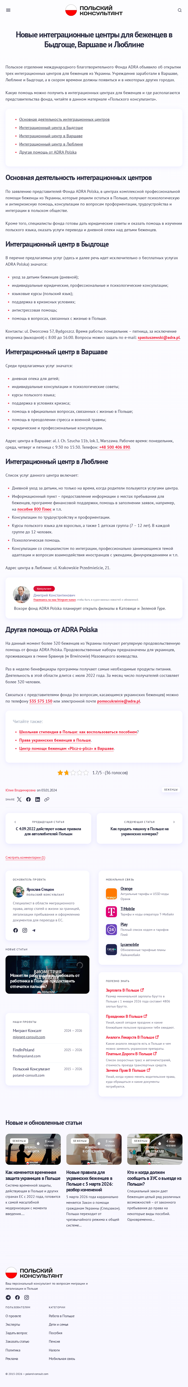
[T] (34, 930)
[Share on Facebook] (28, 799)
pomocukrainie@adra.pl (118, 701)
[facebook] (17, 1297)
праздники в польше (124, 1016)
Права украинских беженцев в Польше (55, 740)
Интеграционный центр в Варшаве (51, 135)
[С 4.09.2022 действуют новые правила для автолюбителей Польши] (48, 828)
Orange (127, 888)
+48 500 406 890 (114, 447)
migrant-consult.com (29, 1037)
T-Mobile (128, 908)
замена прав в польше (126, 1070)
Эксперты (13, 1324)
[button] (8, 10)
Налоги (54, 1350)
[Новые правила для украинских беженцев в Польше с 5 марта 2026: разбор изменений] (94, 1149)
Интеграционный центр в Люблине (51, 144)
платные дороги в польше (129, 1053)
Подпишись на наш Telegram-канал (54, 599)
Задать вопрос (17, 1333)
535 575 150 (40, 701)
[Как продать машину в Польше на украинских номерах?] (139, 828)
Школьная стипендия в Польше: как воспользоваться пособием (78, 731)
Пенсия (54, 1341)
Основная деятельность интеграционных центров (64, 119)
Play (124, 924)
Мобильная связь (62, 1358)
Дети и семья (58, 1324)
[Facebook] (15, 930)
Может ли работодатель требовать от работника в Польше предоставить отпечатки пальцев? (44, 981)
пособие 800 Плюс (34, 509)
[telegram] (8, 1297)
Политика (13, 1350)
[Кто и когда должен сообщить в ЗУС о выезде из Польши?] (154, 1149)
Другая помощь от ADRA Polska (48, 152)
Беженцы (171, 789)
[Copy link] (46, 799)
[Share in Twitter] (19, 799)
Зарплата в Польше (122, 990)
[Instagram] (24, 930)
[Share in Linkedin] (37, 799)
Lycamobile (130, 944)
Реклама (12, 1358)
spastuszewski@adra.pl (159, 337)
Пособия (55, 1333)
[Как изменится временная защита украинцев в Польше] (33, 1149)
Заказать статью (17, 1341)
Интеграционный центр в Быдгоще (51, 127)
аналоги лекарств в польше (130, 1037)
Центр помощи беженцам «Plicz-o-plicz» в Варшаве (66, 748)
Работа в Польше (62, 1316)
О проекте (13, 1316)
